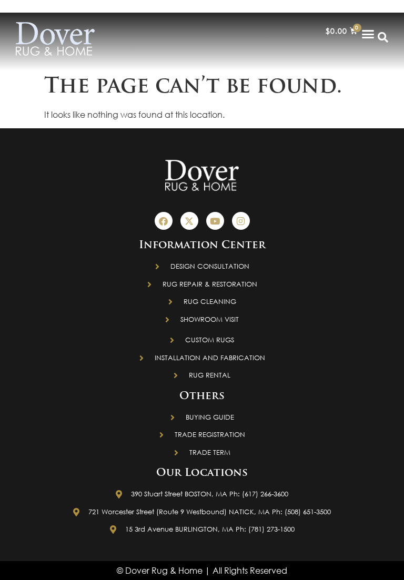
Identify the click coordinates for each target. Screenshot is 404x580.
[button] (368, 34)
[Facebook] (164, 221)
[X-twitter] (189, 221)
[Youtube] (215, 221)
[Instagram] (241, 221)
